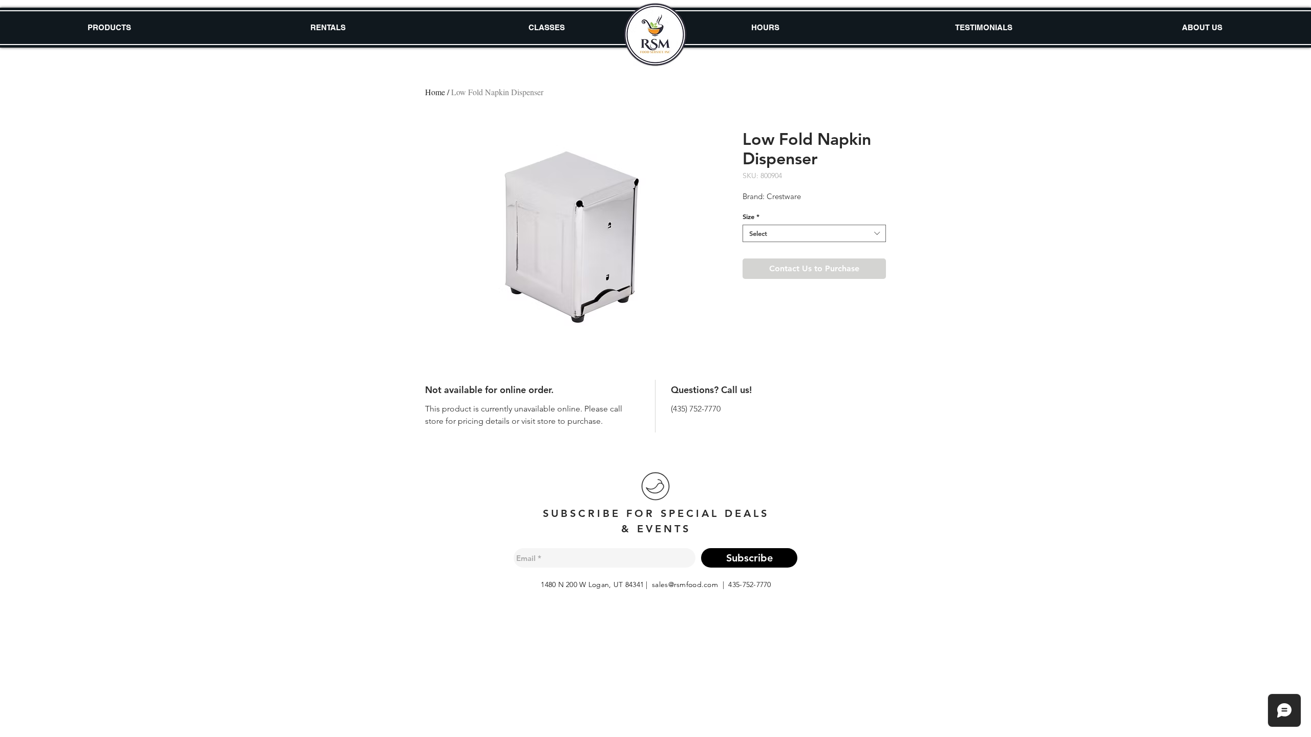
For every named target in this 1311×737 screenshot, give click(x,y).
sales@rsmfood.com (685, 584)
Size (751, 216)
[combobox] (814, 233)
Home (435, 91)
